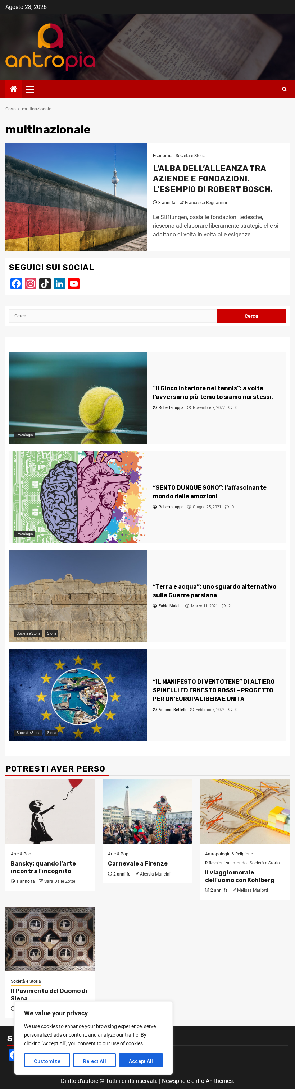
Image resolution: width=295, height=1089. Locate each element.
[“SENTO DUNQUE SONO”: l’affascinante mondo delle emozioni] (78, 497)
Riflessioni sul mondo (226, 863)
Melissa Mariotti (252, 890)
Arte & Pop (21, 854)
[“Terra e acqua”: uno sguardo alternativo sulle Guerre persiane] (78, 596)
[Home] (14, 90)
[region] (93, 1038)
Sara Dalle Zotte (59, 881)
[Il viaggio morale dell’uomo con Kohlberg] (245, 811)
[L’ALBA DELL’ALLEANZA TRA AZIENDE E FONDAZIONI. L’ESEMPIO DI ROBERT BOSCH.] (76, 197)
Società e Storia (191, 155)
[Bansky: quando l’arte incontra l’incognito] (50, 811)
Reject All (94, 1061)
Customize (47, 1061)
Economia (163, 155)
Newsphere (176, 1081)
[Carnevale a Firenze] (147, 811)
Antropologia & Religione (229, 854)
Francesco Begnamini (206, 202)
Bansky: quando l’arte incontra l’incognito (43, 867)
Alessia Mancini (155, 874)
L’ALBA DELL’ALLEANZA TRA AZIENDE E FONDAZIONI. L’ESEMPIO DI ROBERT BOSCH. (213, 179)
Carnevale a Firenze (138, 863)
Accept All (141, 1061)
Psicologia (25, 435)
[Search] (284, 89)
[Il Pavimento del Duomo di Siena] (50, 939)
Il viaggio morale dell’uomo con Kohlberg (239, 876)
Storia (51, 633)
